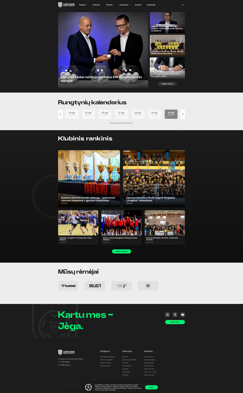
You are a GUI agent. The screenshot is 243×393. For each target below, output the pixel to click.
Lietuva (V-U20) (149, 363)
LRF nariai (125, 363)
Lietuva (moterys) (149, 360)
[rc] (148, 285)
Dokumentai (126, 372)
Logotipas (125, 369)
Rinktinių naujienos (106, 360)
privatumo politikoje (109, 390)
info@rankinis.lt (66, 365)
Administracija (126, 366)
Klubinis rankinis (105, 363)
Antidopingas (151, 5)
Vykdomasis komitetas (129, 360)
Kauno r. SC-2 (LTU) (150, 372)
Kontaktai (138, 5)
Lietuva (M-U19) (149, 369)
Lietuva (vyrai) (148, 357)
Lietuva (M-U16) (149, 375)
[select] (95, 285)
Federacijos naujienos (107, 357)
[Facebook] (175, 314)
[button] (72, 114)
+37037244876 (65, 362)
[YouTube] (182, 314)
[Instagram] (167, 314)
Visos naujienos (105, 366)
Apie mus (125, 357)
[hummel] (68, 285)
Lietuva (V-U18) (149, 366)
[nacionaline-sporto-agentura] (121, 285)
